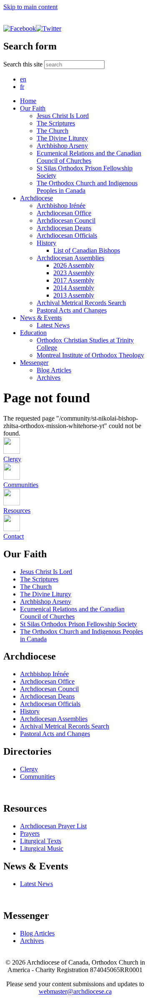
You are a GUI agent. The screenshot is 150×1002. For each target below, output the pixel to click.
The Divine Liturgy (62, 138)
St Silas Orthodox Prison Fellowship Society (78, 624)
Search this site (23, 64)
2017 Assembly (73, 280)
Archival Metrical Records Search (81, 302)
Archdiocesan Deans (64, 227)
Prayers (30, 833)
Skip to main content (30, 6)
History (46, 242)
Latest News (53, 325)
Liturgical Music (41, 848)
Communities (37, 776)
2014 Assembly (73, 287)
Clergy (29, 769)
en (23, 79)
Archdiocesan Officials (67, 235)
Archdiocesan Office (64, 213)
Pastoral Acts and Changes (72, 310)
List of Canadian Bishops (86, 250)
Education (33, 332)
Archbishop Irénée (61, 205)
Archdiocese (36, 198)
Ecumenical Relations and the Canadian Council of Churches (89, 157)
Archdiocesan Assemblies (70, 257)
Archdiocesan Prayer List (53, 826)
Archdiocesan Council (66, 220)
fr (22, 86)
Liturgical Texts (40, 840)
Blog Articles (54, 370)
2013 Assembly (73, 295)
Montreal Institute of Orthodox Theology (90, 355)
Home (28, 100)
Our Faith (32, 108)
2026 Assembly (73, 265)
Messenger (34, 362)
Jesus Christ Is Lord (63, 115)
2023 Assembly (73, 272)
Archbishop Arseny (62, 145)
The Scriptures (56, 123)
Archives (48, 377)
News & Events (41, 317)
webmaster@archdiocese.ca (75, 991)
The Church (52, 130)
